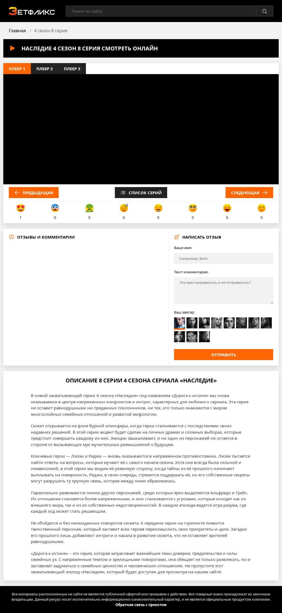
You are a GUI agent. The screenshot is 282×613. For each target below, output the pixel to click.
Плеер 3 (72, 68)
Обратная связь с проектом (141, 604)
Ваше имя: (183, 247)
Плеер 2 (44, 68)
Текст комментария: (191, 271)
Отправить (223, 354)
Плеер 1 (17, 68)
